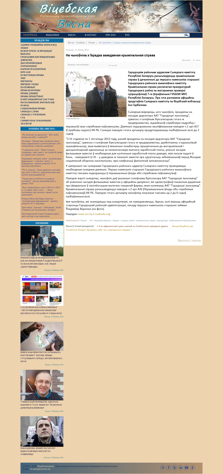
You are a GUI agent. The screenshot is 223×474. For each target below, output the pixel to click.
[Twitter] (174, 467)
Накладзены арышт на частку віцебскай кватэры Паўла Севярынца (38, 451)
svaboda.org (102, 214)
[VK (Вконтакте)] (180, 467)
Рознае (83, 221)
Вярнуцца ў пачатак (189, 240)
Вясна (73, 23)
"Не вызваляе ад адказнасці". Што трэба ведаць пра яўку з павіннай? (40, 136)
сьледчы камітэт (128, 221)
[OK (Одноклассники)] (192, 467)
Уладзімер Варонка (102, 221)
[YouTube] (186, 467)
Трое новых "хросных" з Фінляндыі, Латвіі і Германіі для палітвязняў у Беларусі (41, 208)
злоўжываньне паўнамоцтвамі (182, 221)
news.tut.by (85, 214)
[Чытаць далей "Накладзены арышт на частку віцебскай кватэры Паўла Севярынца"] (41, 431)
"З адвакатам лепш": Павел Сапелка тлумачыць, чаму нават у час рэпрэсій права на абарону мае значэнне (42, 152)
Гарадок (116, 221)
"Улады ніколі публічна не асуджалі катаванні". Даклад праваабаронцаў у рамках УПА (39, 181)
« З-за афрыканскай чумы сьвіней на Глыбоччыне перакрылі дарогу (132, 226)
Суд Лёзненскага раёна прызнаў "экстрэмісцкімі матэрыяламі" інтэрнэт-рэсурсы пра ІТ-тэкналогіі (41, 310)
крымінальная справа (146, 221)
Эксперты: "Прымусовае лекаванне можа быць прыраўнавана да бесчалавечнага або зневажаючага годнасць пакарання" (41, 143)
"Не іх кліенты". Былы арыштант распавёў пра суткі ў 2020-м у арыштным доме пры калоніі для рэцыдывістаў (41, 172)
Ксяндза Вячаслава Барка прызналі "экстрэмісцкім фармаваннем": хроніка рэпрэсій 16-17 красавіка (39, 201)
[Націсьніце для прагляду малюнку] (96, 94)
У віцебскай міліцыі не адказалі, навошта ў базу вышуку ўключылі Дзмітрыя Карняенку (41, 405)
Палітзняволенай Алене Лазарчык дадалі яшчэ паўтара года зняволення (40, 215)
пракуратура (162, 221)
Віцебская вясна (45, 466)
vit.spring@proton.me (40, 469)
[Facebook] (168, 467)
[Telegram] (162, 467)
